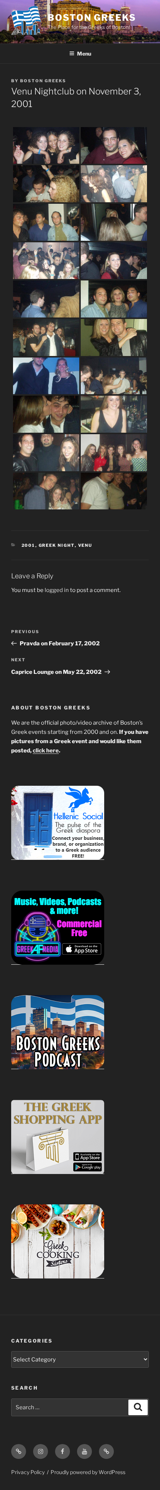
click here (46, 750)
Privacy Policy (28, 1472)
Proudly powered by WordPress (88, 1472)
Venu (85, 545)
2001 (28, 545)
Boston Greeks (92, 17)
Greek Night (57, 545)
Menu (84, 53)
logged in (57, 590)
